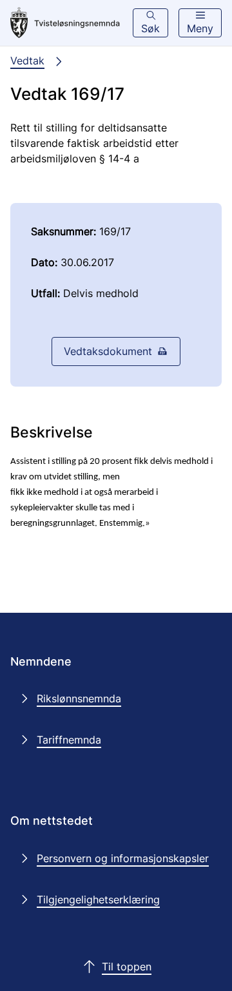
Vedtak (27, 60)
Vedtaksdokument (108, 351)
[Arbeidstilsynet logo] (65, 23)
